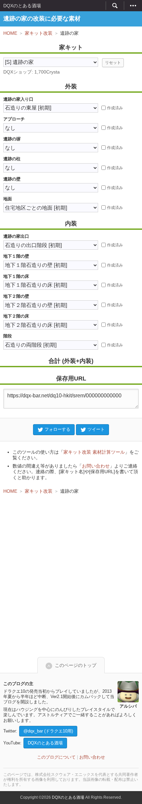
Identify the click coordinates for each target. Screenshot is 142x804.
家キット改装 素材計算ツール (94, 452)
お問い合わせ (96, 466)
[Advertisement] (71, 575)
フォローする (57, 429)
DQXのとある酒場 (22, 5)
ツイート (96, 429)
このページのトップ (75, 665)
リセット (113, 62)
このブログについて (56, 757)
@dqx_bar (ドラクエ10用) (48, 731)
